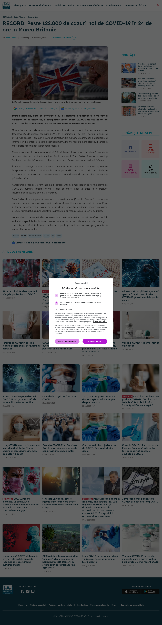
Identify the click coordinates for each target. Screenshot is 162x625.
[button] (81, 309)
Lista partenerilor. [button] (100, 322)
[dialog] (81, 312)
